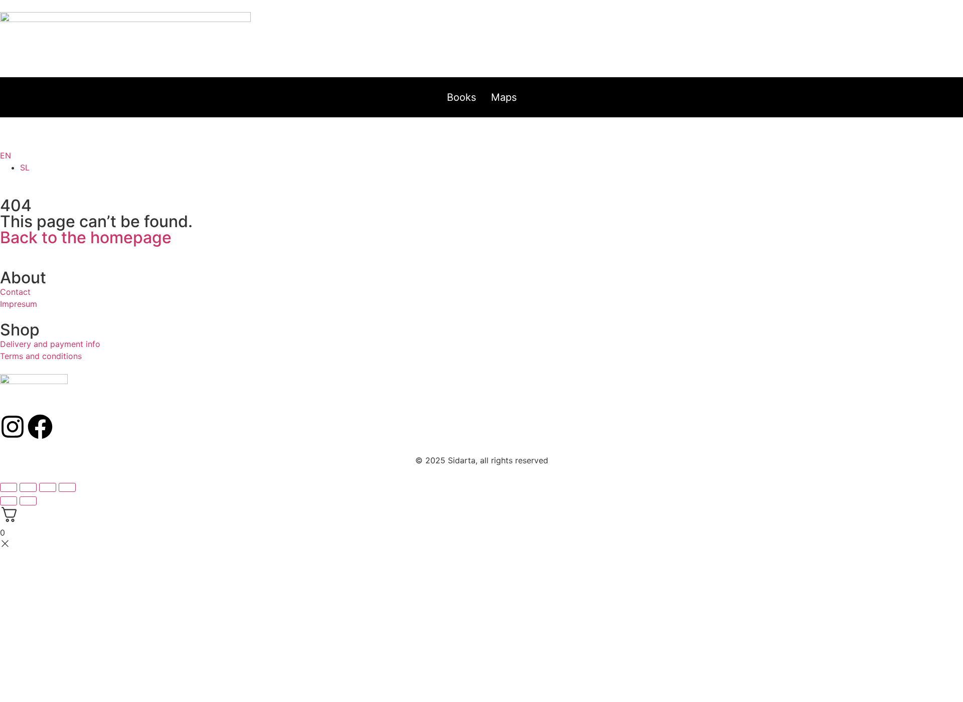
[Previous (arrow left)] (8, 500)
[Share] (47, 487)
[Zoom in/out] (8, 487)
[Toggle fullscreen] (28, 487)
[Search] (474, 139)
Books (461, 97)
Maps (504, 97)
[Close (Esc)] (67, 487)
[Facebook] (40, 426)
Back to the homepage (86, 237)
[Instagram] (12, 426)
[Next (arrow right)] (28, 500)
